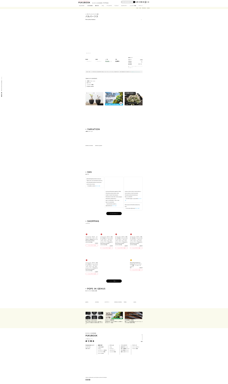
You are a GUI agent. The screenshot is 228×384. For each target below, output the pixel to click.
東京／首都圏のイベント (125, 348)
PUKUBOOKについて (90, 345)
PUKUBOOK (84, 3)
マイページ (140, 5)
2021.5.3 (136, 208)
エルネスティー (107, 301)
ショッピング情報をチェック (114, 281)
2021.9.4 (113, 205)
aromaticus (97, 301)
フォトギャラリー (124, 5)
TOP (141, 341)
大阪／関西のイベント (125, 350)
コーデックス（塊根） (102, 351)
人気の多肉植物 (90, 5)
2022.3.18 (97, 185)
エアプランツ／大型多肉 (102, 350)
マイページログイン (135, 346)
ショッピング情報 (133, 5)
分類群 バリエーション (91, 81)
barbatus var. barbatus (89, 145)
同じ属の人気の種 (90, 86)
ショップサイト (91, 245)
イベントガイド (109, 5)
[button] (134, 2)
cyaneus (134, 301)
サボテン (99, 348)
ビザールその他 (101, 353)
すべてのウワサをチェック (114, 213)
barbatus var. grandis (98, 145)
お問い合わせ (88, 348)
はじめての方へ (81, 5)
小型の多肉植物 (101, 346)
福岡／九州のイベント (125, 351)
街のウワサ (89, 82)
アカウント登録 (135, 348)
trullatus (125, 301)
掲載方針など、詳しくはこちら (135, 71)
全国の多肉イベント (124, 346)
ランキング (116, 5)
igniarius (87, 301)
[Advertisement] (114, 117)
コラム (103, 5)
